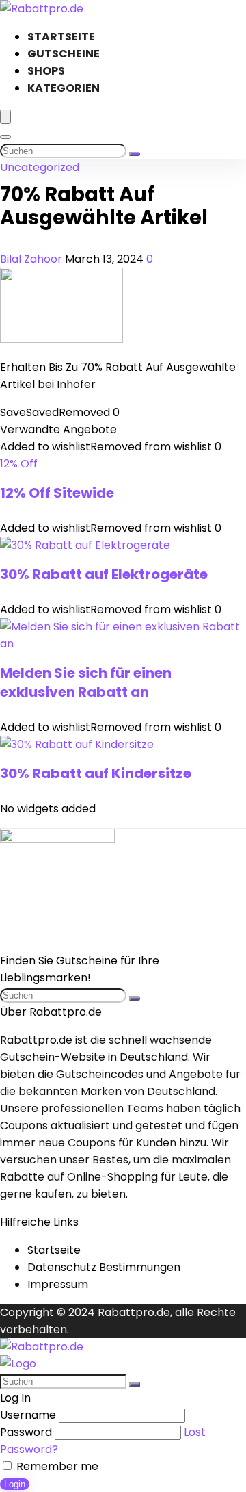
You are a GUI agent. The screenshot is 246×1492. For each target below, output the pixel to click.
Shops (46, 71)
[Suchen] (134, 154)
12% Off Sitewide (57, 492)
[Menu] (5, 117)
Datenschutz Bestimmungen (103, 1267)
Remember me (56, 1466)
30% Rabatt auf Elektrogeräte (104, 574)
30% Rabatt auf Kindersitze (95, 773)
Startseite (61, 36)
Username (28, 1415)
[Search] (5, 137)
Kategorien (63, 88)
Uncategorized (39, 167)
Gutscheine (63, 54)
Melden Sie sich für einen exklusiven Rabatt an (86, 682)
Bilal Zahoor (32, 259)
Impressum (57, 1284)
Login (14, 1484)
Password (26, 1432)
